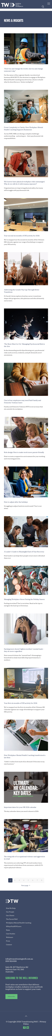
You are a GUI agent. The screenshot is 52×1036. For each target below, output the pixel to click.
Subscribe (11, 996)
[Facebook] (24, 1027)
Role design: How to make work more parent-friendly (24, 452)
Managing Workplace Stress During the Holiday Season (24, 599)
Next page (24, 885)
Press (8, 941)
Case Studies (10, 934)
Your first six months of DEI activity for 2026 (20, 703)
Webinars (9, 937)
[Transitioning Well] (12, 4)
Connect (9, 945)
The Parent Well (12, 919)
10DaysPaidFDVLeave (13, 926)
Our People (10, 912)
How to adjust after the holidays (16, 502)
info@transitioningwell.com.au (19, 959)
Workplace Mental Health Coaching (18, 923)
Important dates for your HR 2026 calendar (20, 807)
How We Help (11, 908)
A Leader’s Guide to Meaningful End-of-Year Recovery (24, 552)
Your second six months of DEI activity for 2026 (22, 236)
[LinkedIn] (27, 1027)
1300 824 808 (11, 961)
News (8, 930)
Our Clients (10, 916)
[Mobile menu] (49, 4)
